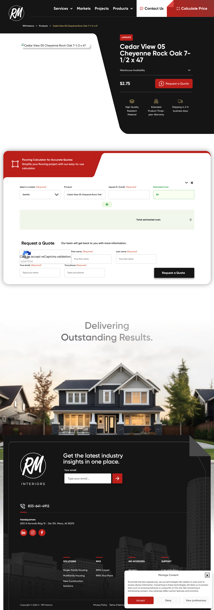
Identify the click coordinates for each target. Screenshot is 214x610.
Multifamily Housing (74, 575)
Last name (126, 251)
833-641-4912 (38, 506)
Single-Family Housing (75, 570)
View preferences (196, 600)
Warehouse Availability (132, 70)
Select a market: (33, 187)
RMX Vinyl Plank (104, 575)
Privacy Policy (100, 605)
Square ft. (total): (122, 187)
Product (68, 187)
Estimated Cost (161, 187)
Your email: (30, 265)
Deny (168, 600)
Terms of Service (117, 605)
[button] (207, 575)
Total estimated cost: (148, 219)
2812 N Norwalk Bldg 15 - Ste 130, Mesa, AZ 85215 (47, 523)
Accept (140, 600)
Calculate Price (169, 570)
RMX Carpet (102, 570)
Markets (84, 8)
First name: (81, 251)
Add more (107, 204)
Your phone (75, 265)
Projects (102, 8)
